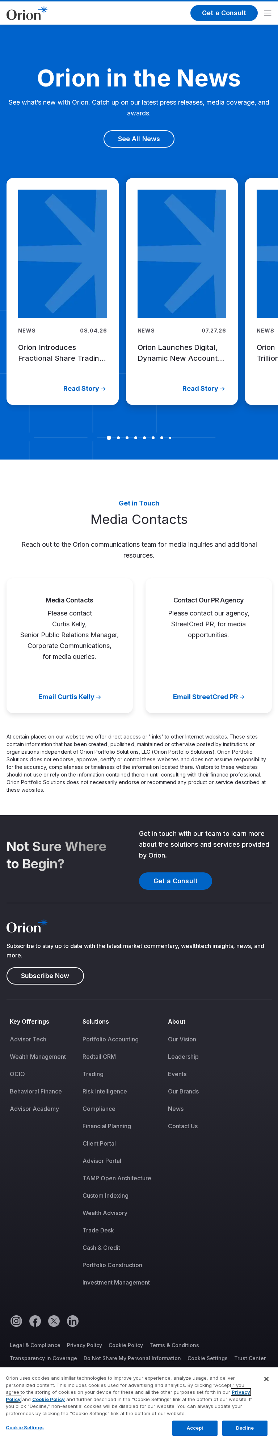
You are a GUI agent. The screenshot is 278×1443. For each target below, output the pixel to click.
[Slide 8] (170, 438)
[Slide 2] (118, 437)
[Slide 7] (161, 437)
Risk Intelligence (105, 1091)
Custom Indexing (106, 1195)
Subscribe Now (45, 975)
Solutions (96, 1021)
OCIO (17, 1074)
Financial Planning (107, 1126)
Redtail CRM (99, 1056)
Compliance (99, 1108)
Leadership (183, 1056)
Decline (245, 1428)
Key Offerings (30, 1021)
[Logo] (27, 12)
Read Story (81, 388)
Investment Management (116, 1282)
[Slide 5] (144, 437)
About (176, 1021)
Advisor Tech (28, 1039)
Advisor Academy (34, 1108)
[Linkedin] (72, 1321)
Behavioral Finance (36, 1091)
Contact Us (183, 1126)
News (176, 1108)
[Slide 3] (127, 437)
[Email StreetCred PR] (209, 645)
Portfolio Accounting (111, 1039)
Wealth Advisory (105, 1212)
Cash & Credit (101, 1247)
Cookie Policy (126, 1345)
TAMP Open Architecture (117, 1178)
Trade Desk (98, 1230)
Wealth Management (38, 1056)
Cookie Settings (208, 1358)
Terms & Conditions (174, 1345)
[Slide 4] (135, 437)
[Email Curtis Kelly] (70, 645)
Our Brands (183, 1091)
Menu (268, 13)
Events (177, 1074)
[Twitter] (54, 1321)
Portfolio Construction (112, 1265)
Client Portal (99, 1143)
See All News (139, 139)
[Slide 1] (109, 438)
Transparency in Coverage (43, 1358)
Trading (93, 1074)
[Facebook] (35, 1321)
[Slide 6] (153, 437)
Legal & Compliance (35, 1345)
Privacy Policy (84, 1345)
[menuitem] (43, 1156)
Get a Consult (224, 13)
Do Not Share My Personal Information (132, 1358)
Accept (195, 1428)
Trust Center (250, 1358)
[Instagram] (16, 1321)
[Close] (266, 1379)
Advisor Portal (102, 1160)
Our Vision (182, 1039)
